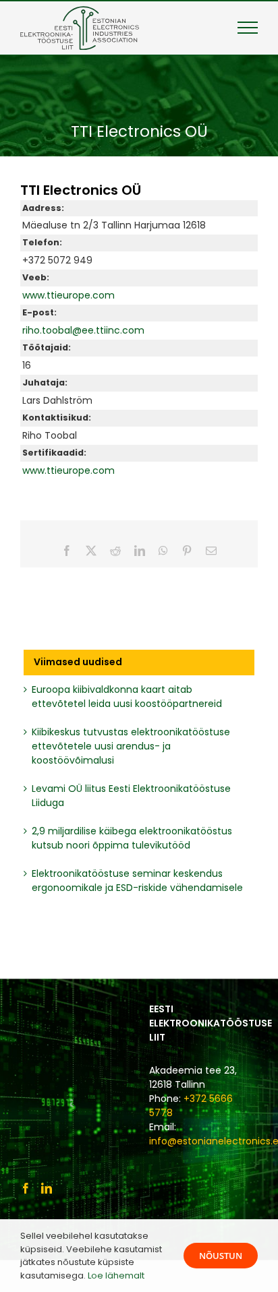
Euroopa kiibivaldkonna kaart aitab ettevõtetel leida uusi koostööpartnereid (127, 696)
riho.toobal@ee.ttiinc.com (83, 330)
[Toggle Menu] (248, 28)
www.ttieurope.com (68, 295)
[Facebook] (25, 1188)
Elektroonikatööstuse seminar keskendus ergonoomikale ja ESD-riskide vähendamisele (137, 880)
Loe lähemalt (116, 1275)
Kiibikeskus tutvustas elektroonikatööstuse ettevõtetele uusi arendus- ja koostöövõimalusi (131, 746)
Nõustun (220, 1256)
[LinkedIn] (46, 1188)
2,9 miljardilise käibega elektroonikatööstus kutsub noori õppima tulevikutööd (132, 838)
